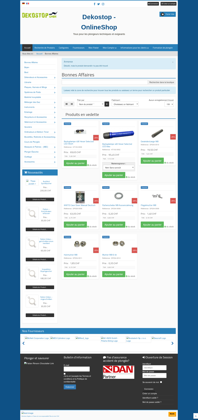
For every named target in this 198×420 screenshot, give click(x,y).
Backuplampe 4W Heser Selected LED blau (117, 145)
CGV (57, 416)
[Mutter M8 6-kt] (118, 247)
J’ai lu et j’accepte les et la (77, 379)
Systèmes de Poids (32, 92)
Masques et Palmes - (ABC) (36, 146)
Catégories (64, 47)
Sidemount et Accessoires (35, 122)
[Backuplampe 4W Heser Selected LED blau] (118, 134)
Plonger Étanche (31, 151)
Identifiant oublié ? (150, 397)
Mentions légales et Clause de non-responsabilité (35, 416)
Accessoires (29, 161)
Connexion (148, 389)
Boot (26, 72)
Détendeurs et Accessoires (35, 77)
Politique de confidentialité (75, 380)
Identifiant (147, 363)
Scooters (28, 127)
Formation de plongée (163, 47)
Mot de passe (148, 371)
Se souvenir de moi (151, 382)
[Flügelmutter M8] (157, 197)
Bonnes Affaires (31, 62)
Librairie (27, 82)
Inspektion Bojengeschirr (46, 270)
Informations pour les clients (134, 47)
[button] (153, 4)
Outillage (28, 156)
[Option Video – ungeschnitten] (32, 301)
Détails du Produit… (40, 199)
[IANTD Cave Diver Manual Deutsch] (80, 197)
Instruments (29, 107)
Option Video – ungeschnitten (46, 298)
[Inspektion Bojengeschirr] (32, 273)
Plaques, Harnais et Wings (35, 87)
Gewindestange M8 (149, 141)
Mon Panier (93, 47)
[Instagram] (103, 4)
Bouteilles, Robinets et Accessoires (39, 136)
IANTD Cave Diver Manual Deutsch (79, 205)
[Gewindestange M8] (157, 133)
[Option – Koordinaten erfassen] (32, 213)
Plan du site (52, 416)
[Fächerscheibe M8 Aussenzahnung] (118, 197)
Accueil (27, 47)
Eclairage (28, 112)
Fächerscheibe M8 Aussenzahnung (117, 205)
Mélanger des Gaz (32, 102)
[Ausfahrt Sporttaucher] (32, 182)
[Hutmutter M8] (80, 247)
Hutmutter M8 (70, 254)
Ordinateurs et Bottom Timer (36, 132)
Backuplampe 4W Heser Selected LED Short (79, 142)
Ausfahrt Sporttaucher (46, 182)
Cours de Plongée (32, 141)
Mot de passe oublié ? (152, 402)
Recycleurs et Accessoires (35, 117)
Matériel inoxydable (32, 97)
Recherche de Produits (44, 47)
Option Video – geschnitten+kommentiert (46, 241)
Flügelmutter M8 (148, 205)
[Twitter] (98, 4)
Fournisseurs (78, 47)
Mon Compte (108, 47)
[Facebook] (94, 4)
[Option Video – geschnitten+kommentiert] (32, 243)
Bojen (26, 67)
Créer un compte (150, 393)
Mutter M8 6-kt (109, 254)
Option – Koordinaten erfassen (46, 211)
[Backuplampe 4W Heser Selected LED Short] (80, 133)
